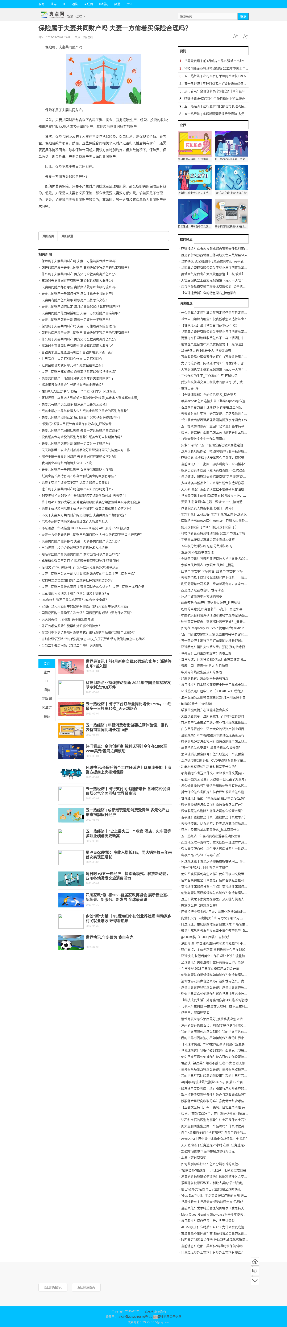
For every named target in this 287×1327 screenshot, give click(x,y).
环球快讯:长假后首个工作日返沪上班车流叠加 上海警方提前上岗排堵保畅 (235, 98)
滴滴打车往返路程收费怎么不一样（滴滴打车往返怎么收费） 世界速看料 (232, 338)
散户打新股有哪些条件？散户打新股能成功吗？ (214, 1094)
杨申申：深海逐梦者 (195, 1012)
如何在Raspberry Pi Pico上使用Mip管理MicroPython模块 (220, 628)
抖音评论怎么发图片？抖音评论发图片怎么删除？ (215, 792)
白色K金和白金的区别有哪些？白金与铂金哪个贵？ (217, 1132)
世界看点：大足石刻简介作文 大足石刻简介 (72, 358)
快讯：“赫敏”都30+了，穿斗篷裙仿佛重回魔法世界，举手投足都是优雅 (230, 1113)
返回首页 (48, 236)
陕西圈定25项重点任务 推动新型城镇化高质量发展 (216, 1239)
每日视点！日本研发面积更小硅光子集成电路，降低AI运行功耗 (225, 685)
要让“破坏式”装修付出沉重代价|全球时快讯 (211, 1189)
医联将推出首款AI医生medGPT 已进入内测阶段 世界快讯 (221, 521)
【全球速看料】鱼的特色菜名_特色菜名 (208, 293)
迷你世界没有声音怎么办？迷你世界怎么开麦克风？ (217, 981)
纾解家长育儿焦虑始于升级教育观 (204, 678)
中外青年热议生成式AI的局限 (201, 672)
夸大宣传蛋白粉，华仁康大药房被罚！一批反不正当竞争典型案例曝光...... (232, 848)
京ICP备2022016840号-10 (134, 1316)
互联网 (88, 4)
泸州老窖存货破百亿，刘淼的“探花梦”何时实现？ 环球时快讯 (223, 1025)
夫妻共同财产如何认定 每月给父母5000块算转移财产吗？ (82, 306)
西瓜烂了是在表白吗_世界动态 (202, 590)
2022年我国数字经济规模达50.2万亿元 (208, 1151)
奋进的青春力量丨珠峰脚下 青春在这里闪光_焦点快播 (218, 407)
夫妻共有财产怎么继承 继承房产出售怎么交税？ (75, 300)
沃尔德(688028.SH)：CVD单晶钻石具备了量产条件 (217, 760)
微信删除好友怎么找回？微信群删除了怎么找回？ (215, 741)
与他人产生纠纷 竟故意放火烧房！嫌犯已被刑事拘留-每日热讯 (224, 1006)
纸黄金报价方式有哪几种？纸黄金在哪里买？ (73, 365)
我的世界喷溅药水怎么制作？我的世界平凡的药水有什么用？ (223, 1031)
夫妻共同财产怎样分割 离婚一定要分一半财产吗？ (77, 319)
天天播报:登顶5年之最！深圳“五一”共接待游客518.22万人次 (222, 502)
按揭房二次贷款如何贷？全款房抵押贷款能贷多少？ (78, 580)
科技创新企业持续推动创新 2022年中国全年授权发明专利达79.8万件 (232, 68)
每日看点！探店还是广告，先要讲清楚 (208, 1221)
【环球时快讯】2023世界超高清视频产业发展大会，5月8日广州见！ (228, 1044)
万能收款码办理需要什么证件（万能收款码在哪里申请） (220, 357)
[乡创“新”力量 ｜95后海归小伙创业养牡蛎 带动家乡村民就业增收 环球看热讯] (71, 921)
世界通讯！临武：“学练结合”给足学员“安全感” (213, 798)
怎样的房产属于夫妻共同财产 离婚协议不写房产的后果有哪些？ (86, 267)
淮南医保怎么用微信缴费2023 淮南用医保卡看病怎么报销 (221, 697)
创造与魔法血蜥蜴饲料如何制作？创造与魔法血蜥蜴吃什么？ (223, 975)
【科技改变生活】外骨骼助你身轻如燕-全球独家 (214, 1000)
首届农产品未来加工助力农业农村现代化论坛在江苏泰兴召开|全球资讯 (230, 722)
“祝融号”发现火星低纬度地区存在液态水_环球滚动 (77, 424)
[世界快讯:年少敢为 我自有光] (71, 942)
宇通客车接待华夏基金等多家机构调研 (208, 539)
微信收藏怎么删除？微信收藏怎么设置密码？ (212, 811)
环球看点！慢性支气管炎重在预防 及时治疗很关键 (216, 647)
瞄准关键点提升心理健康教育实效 (204, 710)
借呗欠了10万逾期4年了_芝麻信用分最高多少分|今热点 (80, 567)
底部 (255, 1281)
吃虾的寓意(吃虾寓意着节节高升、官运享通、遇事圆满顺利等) (224, 609)
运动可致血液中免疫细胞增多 (201, 596)
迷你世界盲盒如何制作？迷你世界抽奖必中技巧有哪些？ (220, 994)
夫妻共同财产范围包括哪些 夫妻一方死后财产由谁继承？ (81, 313)
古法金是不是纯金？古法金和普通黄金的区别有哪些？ (219, 1233)
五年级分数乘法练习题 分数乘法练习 (206, 546)
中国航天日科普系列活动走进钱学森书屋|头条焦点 (216, 615)
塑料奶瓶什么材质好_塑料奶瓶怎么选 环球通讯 (214, 514)
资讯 (129, 4)
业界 (54, 4)
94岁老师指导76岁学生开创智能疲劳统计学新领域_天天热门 (84, 495)
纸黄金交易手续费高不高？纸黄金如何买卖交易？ (76, 482)
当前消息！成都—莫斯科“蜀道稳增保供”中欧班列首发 (218, 1246)
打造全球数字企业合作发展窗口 (203, 439)
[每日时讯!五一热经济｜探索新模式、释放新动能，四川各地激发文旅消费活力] (71, 878)
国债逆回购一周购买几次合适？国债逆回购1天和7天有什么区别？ (87, 613)
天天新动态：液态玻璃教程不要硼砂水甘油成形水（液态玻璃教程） (228, 489)
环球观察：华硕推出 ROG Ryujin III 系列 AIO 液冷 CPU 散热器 (85, 528)
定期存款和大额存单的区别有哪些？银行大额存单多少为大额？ (86, 606)
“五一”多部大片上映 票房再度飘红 (204, 867)
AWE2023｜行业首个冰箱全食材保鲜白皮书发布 (214, 1139)
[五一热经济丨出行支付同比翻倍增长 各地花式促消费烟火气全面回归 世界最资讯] (71, 794)
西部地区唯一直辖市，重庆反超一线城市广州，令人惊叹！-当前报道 (229, 842)
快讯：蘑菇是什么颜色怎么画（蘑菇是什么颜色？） (217, 432)
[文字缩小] (245, 36)
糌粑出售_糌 (190, 388)
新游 (70, 16)
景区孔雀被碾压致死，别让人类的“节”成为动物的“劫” (218, 1183)
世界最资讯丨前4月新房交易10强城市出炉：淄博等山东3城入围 (228, 61)
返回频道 (67, 236)
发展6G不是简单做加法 (197, 552)
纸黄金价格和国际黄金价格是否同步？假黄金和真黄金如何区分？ (87, 508)
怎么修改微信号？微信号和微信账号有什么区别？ (215, 785)
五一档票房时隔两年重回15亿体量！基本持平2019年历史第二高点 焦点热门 (234, 426)
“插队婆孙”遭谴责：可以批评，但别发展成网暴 (213, 1170)
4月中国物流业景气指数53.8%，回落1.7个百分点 (215, 1082)
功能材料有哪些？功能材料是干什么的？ (209, 766)
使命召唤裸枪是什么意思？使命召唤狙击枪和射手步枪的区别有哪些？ (230, 880)
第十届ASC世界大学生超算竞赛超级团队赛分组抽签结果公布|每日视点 (91, 502)
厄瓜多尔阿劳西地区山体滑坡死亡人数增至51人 (75, 521)
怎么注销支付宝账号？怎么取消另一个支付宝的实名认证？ (222, 754)
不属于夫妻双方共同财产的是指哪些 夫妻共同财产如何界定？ (85, 515)
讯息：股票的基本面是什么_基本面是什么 (210, 830)
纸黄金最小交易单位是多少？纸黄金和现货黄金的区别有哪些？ (86, 411)
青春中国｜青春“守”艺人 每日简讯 (204, 666)
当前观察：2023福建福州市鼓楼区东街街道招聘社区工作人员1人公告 (229, 735)
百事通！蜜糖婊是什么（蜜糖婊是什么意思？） (214, 817)
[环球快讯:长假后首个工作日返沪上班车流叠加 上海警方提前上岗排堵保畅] (71, 772)
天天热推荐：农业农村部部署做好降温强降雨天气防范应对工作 (86, 450)
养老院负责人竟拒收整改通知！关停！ (208, 508)
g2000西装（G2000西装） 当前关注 (206, 937)
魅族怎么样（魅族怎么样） (200, 905)
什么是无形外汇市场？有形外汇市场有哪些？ (212, 1252)
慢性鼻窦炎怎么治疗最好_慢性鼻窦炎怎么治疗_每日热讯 (220, 1019)
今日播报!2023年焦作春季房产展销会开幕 (210, 968)
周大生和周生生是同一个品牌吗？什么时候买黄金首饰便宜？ (223, 1126)
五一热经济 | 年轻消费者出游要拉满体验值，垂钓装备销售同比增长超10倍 (233, 836)
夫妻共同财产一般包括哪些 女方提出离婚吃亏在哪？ (78, 469)
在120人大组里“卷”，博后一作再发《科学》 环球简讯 (79, 391)
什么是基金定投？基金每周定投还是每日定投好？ (215, 312)
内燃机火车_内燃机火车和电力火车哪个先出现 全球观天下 (221, 918)
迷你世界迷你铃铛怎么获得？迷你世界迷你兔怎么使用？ (220, 987)
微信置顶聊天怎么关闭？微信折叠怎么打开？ (212, 804)
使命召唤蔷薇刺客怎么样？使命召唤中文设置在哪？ (217, 874)
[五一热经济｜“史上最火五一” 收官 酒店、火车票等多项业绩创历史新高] (71, 836)
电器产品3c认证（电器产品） (201, 855)
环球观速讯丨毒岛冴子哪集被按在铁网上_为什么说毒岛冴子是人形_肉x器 (232, 861)
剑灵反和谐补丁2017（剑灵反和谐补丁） (209, 527)
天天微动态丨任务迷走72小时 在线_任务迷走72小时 (217, 1145)
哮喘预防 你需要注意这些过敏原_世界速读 (210, 603)
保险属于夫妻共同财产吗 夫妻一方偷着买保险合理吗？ (80, 261)
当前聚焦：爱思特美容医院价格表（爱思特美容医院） (219, 1208)
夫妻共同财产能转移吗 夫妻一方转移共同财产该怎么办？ (81, 541)
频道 (117, 4)
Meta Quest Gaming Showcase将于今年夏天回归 (215, 1214)
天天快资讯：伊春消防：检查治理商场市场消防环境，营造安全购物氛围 (231, 823)
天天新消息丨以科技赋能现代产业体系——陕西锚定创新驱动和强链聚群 (231, 577)
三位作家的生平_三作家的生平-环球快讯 (209, 376)
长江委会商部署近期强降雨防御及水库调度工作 (214, 420)
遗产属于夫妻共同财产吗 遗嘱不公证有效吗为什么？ (78, 489)
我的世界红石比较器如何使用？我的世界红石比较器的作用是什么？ (228, 1075)
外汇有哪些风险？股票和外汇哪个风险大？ (71, 626)
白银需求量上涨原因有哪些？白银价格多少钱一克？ (78, 352)
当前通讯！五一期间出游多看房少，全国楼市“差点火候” (220, 464)
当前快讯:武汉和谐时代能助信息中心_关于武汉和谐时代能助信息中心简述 (93, 639)
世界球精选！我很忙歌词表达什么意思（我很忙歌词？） (220, 1050)
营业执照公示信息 (169, 1316)
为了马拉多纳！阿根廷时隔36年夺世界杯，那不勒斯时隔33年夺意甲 (228, 363)
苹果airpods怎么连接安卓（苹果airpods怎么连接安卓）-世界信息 (226, 401)
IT (64, 4)
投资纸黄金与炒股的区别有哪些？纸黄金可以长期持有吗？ (83, 437)
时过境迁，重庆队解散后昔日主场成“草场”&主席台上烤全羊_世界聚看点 (231, 924)
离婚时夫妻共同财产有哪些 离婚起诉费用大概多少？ (78, 280)
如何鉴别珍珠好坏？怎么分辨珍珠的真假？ (211, 1164)
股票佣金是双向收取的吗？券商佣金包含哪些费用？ (217, 1101)
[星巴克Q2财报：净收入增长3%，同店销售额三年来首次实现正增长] (71, 857)
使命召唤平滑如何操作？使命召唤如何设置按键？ (215, 1057)
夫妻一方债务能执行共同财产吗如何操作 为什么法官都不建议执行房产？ (92, 534)
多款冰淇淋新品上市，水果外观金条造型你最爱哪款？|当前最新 (225, 483)
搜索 (243, 16)
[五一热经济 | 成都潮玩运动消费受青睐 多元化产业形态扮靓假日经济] (71, 815)
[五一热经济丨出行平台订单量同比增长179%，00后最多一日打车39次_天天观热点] (71, 709)
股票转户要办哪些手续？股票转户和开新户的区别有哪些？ (222, 1088)
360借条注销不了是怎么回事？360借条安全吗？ (75, 600)
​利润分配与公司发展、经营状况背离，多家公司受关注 (219, 584)
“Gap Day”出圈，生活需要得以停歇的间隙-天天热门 (217, 1195)
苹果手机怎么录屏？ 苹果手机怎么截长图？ (211, 748)
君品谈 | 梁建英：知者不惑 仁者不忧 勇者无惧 (213, 1063)
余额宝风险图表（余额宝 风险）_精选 (207, 565)
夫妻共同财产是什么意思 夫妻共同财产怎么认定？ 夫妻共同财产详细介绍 (93, 587)
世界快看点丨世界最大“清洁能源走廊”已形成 (212, 1202)
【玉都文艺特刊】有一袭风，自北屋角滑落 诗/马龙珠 (218, 1107)
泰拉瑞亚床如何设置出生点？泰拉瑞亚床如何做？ (215, 886)
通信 (75, 4)
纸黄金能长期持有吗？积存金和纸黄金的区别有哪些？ (79, 476)
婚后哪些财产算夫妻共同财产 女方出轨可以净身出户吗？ (81, 554)
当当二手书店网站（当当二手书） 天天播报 (72, 645)
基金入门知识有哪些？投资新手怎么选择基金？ (214, 319)
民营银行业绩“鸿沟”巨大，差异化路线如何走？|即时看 (219, 912)
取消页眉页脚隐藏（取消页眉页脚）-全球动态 (213, 470)
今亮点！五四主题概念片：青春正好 (206, 653)
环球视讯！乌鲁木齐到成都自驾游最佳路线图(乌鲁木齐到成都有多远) (90, 398)
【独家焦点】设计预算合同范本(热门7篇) (209, 325)
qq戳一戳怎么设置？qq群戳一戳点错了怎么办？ (214, 779)
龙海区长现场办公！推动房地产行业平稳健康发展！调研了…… (225, 451)
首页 (255, 1261)
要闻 (41, 4)
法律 (79, 16)
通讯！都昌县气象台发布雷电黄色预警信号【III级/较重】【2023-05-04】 (230, 930)
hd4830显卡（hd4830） (197, 703)
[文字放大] (235, 36)
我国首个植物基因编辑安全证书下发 (67, 463)
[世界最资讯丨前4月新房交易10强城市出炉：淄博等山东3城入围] (71, 666)
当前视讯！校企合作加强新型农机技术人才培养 (75, 547)
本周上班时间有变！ (195, 1157)
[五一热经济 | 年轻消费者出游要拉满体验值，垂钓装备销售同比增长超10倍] (71, 730)
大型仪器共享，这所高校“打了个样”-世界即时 (212, 716)
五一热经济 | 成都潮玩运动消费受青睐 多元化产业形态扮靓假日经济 (231, 114)
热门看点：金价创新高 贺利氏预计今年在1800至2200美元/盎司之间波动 (234, 91)
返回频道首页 (86, 1287)
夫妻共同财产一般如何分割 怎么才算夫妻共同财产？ (78, 293)
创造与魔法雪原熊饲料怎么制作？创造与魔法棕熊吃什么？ (222, 893)
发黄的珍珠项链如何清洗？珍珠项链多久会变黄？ (215, 1176)
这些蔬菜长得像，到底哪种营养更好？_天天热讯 (215, 621)
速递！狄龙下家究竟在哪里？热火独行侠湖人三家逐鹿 (219, 899)
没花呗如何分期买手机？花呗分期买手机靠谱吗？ (76, 593)
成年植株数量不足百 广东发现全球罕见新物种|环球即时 (80, 560)
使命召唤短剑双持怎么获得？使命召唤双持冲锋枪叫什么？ (222, 1069)
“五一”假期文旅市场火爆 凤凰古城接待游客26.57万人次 (219, 634)
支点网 (149, 1311)
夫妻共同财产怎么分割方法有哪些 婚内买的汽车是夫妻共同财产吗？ (89, 574)
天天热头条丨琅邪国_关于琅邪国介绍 (68, 619)
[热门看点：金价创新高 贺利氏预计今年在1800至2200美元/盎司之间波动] (71, 751)
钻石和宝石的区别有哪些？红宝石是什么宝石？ (214, 1120)
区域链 (103, 4)
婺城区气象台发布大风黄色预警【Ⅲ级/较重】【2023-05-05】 (223, 274)
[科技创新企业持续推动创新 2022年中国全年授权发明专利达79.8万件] (71, 687)
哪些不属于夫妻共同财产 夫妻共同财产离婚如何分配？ (80, 456)
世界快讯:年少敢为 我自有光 (109, 937)
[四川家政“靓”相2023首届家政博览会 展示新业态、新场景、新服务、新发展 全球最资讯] (71, 900)
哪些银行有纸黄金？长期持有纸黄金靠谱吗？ (73, 385)
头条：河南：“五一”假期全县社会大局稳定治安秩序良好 (220, 445)
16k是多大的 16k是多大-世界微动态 (206, 350)
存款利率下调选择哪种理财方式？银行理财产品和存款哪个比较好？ (89, 632)
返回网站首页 (53, 1287)
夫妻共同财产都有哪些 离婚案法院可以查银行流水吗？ (80, 287)
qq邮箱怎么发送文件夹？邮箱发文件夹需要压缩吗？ (217, 773)
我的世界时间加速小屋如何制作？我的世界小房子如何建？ (222, 1038)
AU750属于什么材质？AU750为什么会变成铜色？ (215, 1227)
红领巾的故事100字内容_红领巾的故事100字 (212, 571)
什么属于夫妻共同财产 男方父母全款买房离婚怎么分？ (80, 274)
